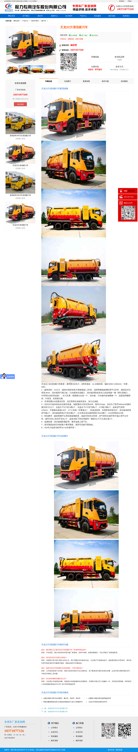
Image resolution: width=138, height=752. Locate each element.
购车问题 (105, 81)
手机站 (130, 1)
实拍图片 (67, 81)
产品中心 (83, 16)
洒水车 (40, 16)
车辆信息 (48, 81)
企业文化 (54, 732)
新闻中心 (54, 16)
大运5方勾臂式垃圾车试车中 (97, 702)
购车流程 (111, 16)
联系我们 (121, 1)
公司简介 (54, 728)
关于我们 (25, 16)
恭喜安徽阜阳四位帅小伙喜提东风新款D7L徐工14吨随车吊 (63, 702)
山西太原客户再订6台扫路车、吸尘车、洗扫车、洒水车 (61, 698)
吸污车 (44, 21)
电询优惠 (20, 104)
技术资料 (68, 16)
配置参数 (86, 81)
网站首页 (11, 16)
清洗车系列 (35, 21)
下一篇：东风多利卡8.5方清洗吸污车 (54, 711)
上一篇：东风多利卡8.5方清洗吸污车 (54, 708)
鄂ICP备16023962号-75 (19, 750)
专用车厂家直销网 (14, 721)
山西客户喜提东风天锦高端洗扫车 (99, 698)
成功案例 (124, 81)
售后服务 (97, 16)
